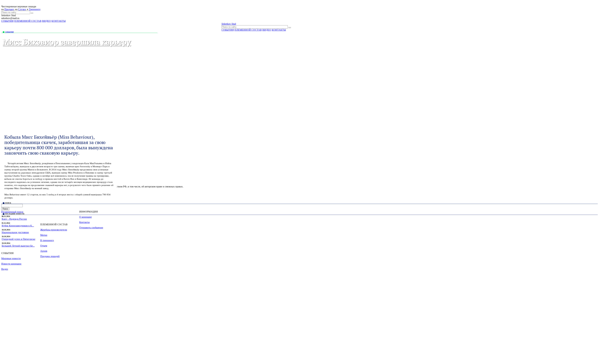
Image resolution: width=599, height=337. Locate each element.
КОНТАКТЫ (58, 21)
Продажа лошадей (50, 256)
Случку (22, 9)
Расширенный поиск (12, 211)
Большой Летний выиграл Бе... (18, 245)
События (9, 32)
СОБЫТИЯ (7, 21)
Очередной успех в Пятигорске (18, 239)
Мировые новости (11, 258)
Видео (4, 269)
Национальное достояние (15, 232)
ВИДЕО (46, 21)
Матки (43, 235)
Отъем (43, 245)
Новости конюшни (11, 263)
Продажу (9, 9)
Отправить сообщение (91, 227)
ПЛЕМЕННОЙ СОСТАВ (27, 21)
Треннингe (34, 9)
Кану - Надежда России (14, 219)
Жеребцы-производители (53, 229)
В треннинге (47, 240)
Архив (43, 251)
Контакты (84, 222)
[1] (32, 13)
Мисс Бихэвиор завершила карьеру (67, 42)
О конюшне (85, 217)
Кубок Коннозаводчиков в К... (18, 225)
